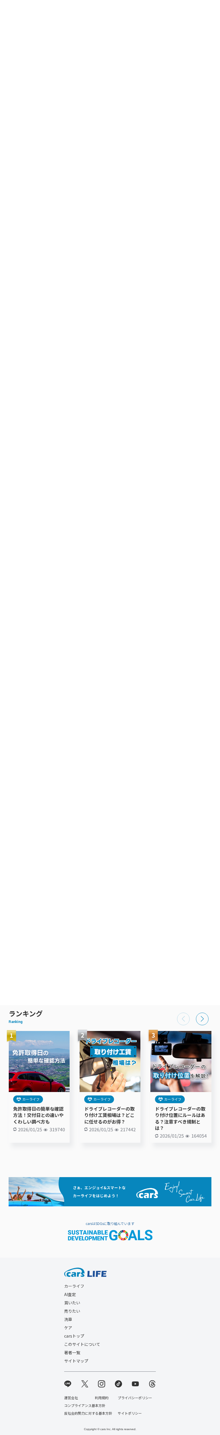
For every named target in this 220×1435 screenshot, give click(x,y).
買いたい (72, 1302)
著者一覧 (72, 1352)
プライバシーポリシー (135, 1397)
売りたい (72, 1311)
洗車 (68, 1319)
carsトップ (74, 1336)
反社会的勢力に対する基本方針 (88, 1413)
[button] (202, 1019)
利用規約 (102, 1397)
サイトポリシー (130, 1413)
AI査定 (70, 1294)
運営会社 (71, 1397)
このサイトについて (82, 1344)
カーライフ (31, 1099)
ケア (68, 1327)
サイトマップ (76, 1361)
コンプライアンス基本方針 (84, 1405)
